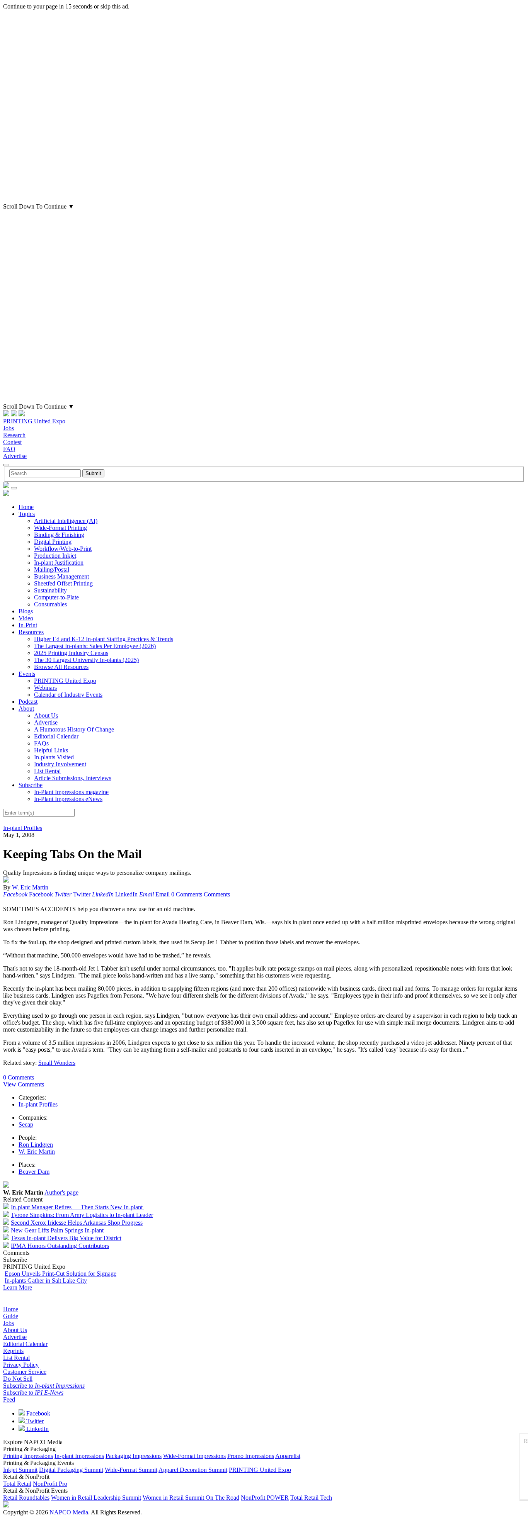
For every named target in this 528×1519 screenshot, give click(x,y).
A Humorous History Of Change (74, 729)
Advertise (15, 456)
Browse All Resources (61, 667)
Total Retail (17, 1483)
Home (26, 507)
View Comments (23, 1084)
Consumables (50, 604)
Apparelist (287, 1456)
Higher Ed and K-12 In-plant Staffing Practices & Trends (103, 639)
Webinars (45, 687)
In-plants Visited (54, 757)
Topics (27, 514)
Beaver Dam (34, 1171)
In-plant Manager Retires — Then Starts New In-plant (77, 1207)
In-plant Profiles (22, 828)
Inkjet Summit (20, 1469)
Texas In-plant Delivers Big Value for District (66, 1238)
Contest (12, 442)
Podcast (28, 701)
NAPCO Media (68, 1512)
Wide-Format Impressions (194, 1456)
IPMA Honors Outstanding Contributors (60, 1245)
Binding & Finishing (59, 534)
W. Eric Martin (30, 887)
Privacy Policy (21, 1364)
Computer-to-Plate (56, 597)
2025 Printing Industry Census (71, 653)
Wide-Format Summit (131, 1469)
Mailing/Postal (51, 569)
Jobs (8, 428)
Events (27, 673)
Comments (217, 894)
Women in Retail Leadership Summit (96, 1497)
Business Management (61, 576)
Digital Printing (53, 541)
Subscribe (31, 785)
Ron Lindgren (36, 1144)
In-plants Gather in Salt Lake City (46, 1280)
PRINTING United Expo (34, 421)
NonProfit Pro (50, 1483)
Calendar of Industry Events (68, 694)
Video (26, 618)
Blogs (26, 611)
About (26, 708)
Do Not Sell (17, 1378)
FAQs (41, 743)
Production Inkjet (55, 555)
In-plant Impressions (79, 1456)
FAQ (9, 449)
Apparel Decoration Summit (192, 1469)
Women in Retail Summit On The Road (191, 1497)
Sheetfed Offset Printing (63, 583)
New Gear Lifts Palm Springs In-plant (57, 1230)
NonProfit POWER (265, 1497)
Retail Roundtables (26, 1497)
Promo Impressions (250, 1456)
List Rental (47, 771)
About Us (46, 715)
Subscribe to (44, 1385)
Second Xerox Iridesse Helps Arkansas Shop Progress (77, 1222)
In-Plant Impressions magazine (71, 792)
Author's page (61, 1192)
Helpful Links (51, 750)
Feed (9, 1399)
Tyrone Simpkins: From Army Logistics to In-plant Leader (82, 1215)
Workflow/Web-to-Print (63, 548)
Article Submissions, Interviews (72, 778)
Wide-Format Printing (60, 527)
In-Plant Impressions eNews (68, 799)
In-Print (28, 625)
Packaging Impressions (134, 1456)
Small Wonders (56, 1062)
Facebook (37, 1413)
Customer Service (24, 1371)
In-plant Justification (58, 562)
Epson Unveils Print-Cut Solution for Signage (60, 1273)
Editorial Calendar (56, 736)
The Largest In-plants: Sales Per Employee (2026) (95, 646)
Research (14, 435)
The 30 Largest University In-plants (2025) (86, 660)
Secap (26, 1124)
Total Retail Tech (311, 1497)
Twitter (34, 1421)
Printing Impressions (28, 1456)
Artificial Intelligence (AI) (65, 521)
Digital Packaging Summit (71, 1469)
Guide (10, 1316)
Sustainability (50, 590)
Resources (31, 632)
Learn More (17, 1287)
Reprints (13, 1351)
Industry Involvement (60, 764)
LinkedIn (37, 1429)
